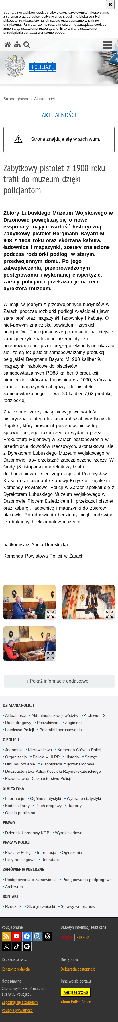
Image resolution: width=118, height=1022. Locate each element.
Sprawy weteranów (78, 906)
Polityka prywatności (17, 1010)
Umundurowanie (20, 764)
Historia (72, 757)
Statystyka (13, 788)
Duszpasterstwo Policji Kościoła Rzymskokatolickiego (53, 771)
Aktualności (44, 98)
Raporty (74, 805)
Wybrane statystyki (84, 798)
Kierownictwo (40, 749)
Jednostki (13, 749)
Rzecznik (13, 906)
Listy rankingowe (20, 859)
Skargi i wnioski (41, 906)
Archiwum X (94, 715)
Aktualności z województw (55, 715)
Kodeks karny (17, 805)
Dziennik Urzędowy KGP (27, 832)
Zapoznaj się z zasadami (20, 1002)
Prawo (9, 823)
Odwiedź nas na (16, 936)
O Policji (11, 740)
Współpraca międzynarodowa (67, 764)
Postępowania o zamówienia (31, 879)
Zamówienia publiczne (23, 869)
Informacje (14, 798)
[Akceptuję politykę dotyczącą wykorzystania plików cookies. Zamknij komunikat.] (110, 4)
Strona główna (16, 98)
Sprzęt (91, 757)
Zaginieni (73, 722)
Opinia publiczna (20, 812)
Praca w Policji (17, 842)
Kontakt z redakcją (16, 969)
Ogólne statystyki (45, 798)
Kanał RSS (6, 936)
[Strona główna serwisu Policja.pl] (8, 44)
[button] (107, 45)
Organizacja (16, 757)
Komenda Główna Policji (79, 749)
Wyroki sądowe (68, 832)
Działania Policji (18, 705)
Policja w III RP (46, 757)
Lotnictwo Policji (19, 729)
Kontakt (11, 896)
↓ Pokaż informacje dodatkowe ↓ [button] (59, 681)
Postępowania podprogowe (87, 879)
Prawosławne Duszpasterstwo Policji (38, 778)
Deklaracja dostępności (78, 969)
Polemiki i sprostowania (61, 729)
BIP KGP (82, 937)
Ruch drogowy (18, 722)
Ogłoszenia (72, 852)
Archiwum (14, 886)
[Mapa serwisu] (17, 44)
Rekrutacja (51, 859)
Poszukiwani (48, 722)
